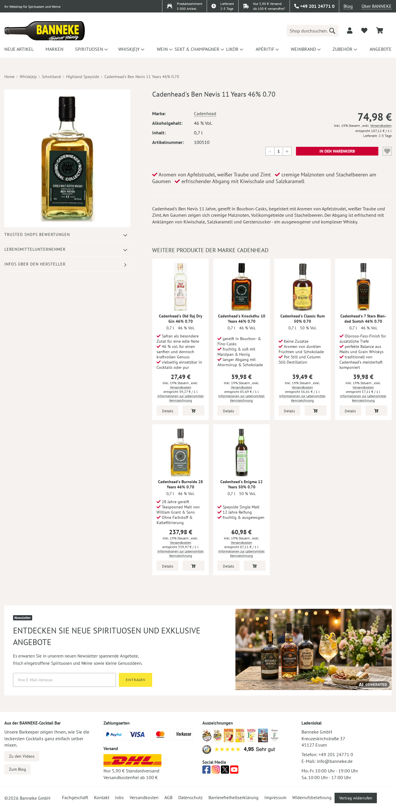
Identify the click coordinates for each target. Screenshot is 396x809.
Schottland (51, 76)
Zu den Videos (21, 756)
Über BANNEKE (377, 6)
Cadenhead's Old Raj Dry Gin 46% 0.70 (180, 318)
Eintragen (135, 680)
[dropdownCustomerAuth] (350, 30)
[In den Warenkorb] (193, 410)
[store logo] (44, 30)
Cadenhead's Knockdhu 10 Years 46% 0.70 (241, 318)
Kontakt (101, 797)
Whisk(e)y (28, 76)
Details (167, 411)
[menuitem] (18, 49)
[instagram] (216, 771)
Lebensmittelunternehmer (35, 249)
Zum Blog (17, 769)
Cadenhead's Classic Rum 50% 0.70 (302, 318)
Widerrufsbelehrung (312, 797)
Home (9, 76)
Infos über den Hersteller (35, 264)
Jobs (119, 797)
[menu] (198, 49)
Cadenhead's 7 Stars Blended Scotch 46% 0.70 (363, 318)
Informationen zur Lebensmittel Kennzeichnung (180, 398)
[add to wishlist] (364, 30)
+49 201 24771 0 (336, 754)
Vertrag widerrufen (355, 798)
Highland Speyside (82, 76)
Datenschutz (190, 797)
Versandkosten (381, 125)
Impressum (275, 797)
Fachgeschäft (75, 797)
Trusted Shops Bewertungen (37, 234)
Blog (348, 6)
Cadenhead (205, 113)
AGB (168, 797)
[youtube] (234, 771)
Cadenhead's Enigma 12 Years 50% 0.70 (241, 484)
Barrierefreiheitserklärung (233, 797)
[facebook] (206, 771)
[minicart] (379, 30)
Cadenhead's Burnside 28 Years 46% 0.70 (180, 484)
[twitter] (225, 771)
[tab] (67, 234)
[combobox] (312, 31)
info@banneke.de (335, 761)
